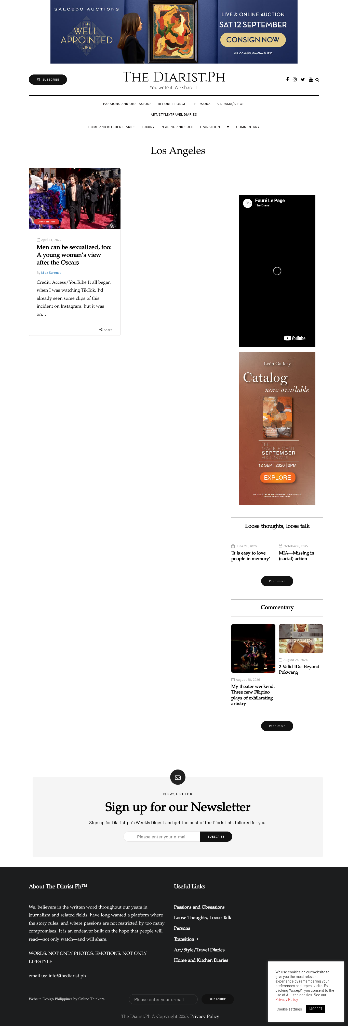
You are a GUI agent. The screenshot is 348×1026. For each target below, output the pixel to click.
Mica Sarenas (51, 272)
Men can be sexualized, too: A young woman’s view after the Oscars (74, 255)
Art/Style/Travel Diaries (174, 114)
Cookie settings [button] (289, 1009)
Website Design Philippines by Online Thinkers (66, 999)
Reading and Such (177, 127)
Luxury (148, 127)
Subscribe (51, 79)
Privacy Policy (286, 999)
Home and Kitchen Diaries (112, 127)
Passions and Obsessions (127, 103)
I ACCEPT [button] (315, 1009)
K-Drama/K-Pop (231, 103)
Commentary (248, 127)
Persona (202, 103)
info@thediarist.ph (67, 976)
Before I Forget (173, 103)
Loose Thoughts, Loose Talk (202, 918)
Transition (210, 127)
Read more (277, 581)
